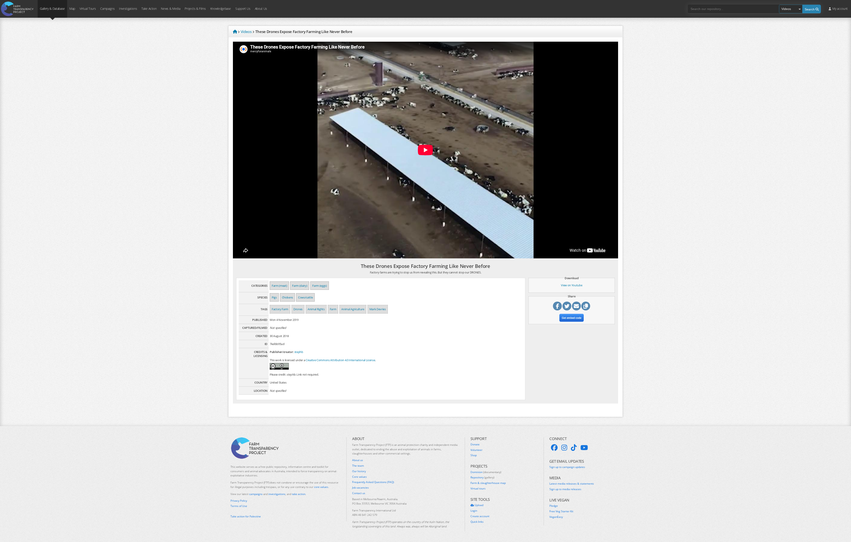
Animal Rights (316, 309)
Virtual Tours (88, 8)
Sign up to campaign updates (567, 467)
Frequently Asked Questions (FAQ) (373, 482)
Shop (473, 455)
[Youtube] (584, 447)
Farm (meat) (279, 286)
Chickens (287, 297)
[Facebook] (554, 447)
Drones (298, 309)
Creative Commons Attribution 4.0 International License (340, 360)
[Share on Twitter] (566, 306)
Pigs (274, 297)
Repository (482, 477)
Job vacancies (360, 487)
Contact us (358, 493)
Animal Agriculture (352, 309)
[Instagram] (564, 447)
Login (473, 511)
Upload (478, 505)
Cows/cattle (305, 297)
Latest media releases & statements (571, 483)
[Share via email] (576, 306)
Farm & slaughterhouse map (488, 483)
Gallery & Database (52, 8)
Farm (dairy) (299, 286)
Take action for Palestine (245, 516)
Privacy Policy (238, 501)
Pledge (553, 506)
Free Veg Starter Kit (561, 511)
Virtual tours (478, 488)
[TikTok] (573, 447)
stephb (298, 352)
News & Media (170, 8)
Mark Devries (377, 309)
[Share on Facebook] (557, 306)
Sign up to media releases (565, 489)
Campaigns (107, 8)
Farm (333, 309)
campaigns (256, 494)
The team (358, 466)
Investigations (128, 8)
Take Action (148, 8)
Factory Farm (280, 309)
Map (72, 8)
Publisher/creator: (282, 352)
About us (357, 460)
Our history (359, 471)
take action (298, 494)
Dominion (485, 472)
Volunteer (476, 450)
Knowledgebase (220, 8)
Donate (475, 444)
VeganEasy (556, 517)
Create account (479, 516)
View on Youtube (571, 285)
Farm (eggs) (319, 286)
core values (321, 487)
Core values (359, 477)
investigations (276, 494)
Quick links (477, 522)
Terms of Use (238, 506)
